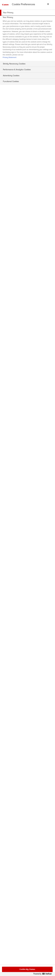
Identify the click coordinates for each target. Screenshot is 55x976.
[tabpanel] (27, 38)
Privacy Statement (9, 57)
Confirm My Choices (27, 969)
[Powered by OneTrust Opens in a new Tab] (43, 974)
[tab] (27, 13)
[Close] (48, 4)
